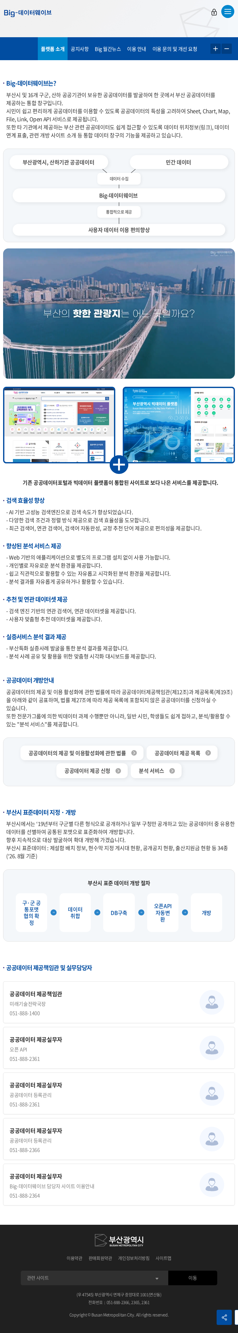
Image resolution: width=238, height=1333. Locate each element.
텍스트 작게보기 (227, 49)
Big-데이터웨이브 (28, 13)
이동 (192, 1277)
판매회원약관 (100, 1258)
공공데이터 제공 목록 (178, 753)
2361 (145, 1302)
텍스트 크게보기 (215, 49)
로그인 (214, 12)
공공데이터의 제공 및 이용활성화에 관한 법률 (77, 753)
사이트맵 (163, 1258)
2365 (135, 1302)
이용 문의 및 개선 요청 (174, 48)
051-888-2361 (25, 1058)
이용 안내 (136, 48)
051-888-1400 (25, 1013)
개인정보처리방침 (133, 1258)
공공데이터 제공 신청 (87, 770)
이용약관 (74, 1258)
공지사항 (80, 48)
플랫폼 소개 (52, 48)
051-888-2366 (25, 1149)
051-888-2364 (25, 1195)
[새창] (119, 1241)
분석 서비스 (151, 770)
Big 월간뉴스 (108, 48)
